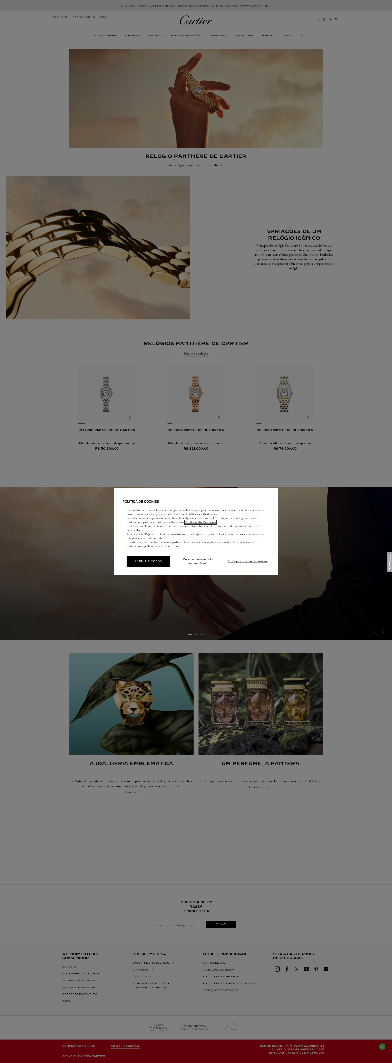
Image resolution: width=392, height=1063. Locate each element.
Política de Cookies (200, 522)
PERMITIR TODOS (148, 561)
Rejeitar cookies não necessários (198, 561)
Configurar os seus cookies (248, 561)
